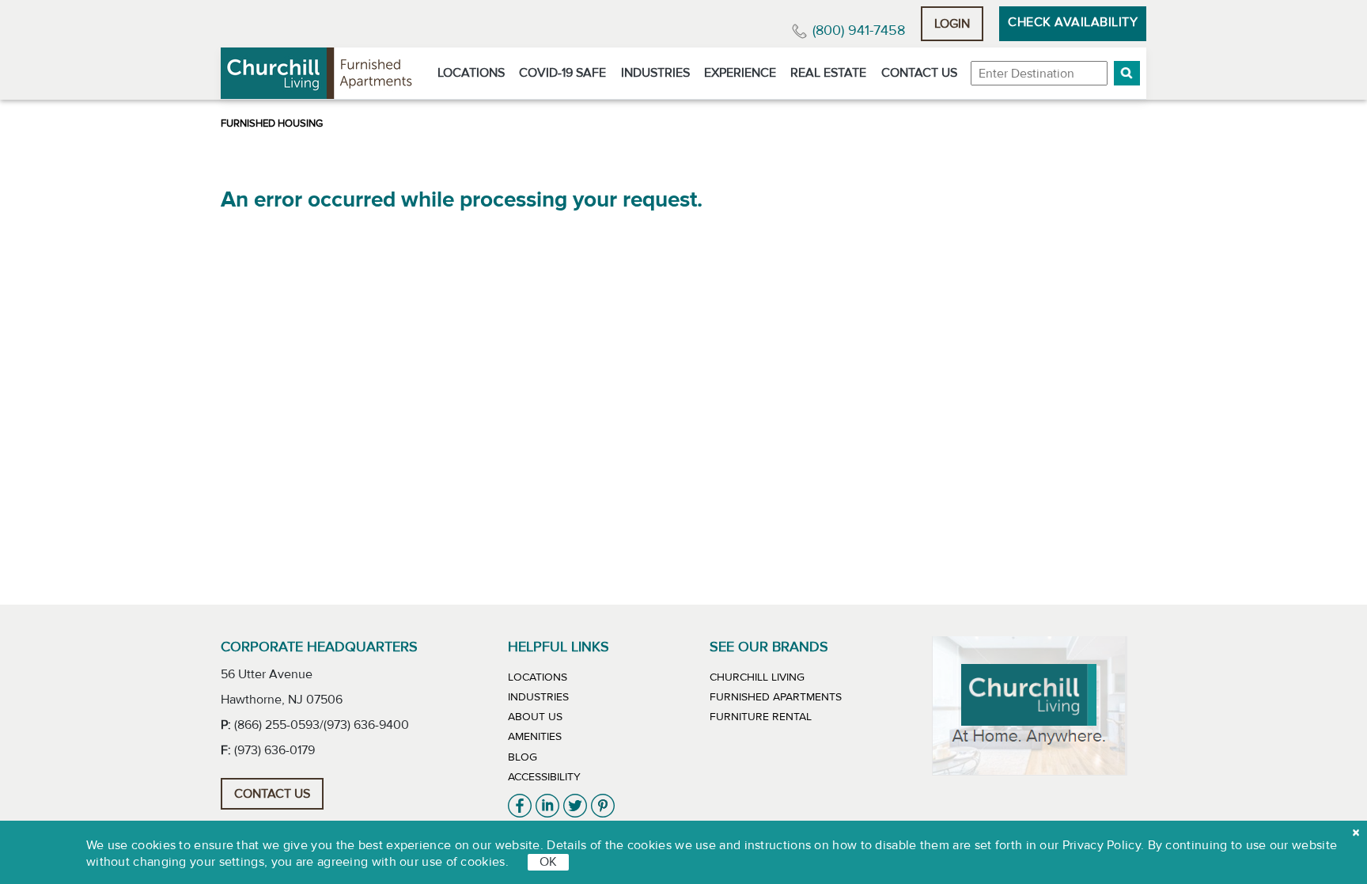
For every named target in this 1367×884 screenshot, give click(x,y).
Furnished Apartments (776, 697)
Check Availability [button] (1073, 22)
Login (952, 24)
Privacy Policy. (1103, 845)
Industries (655, 73)
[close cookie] (1356, 832)
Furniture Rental (761, 717)
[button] (1127, 73)
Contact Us (919, 73)
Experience (740, 73)
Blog (522, 757)
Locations (471, 73)
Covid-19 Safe (562, 73)
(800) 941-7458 (858, 30)
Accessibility (544, 777)
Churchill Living (757, 677)
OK (548, 862)
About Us (535, 717)
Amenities (535, 737)
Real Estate (828, 73)
